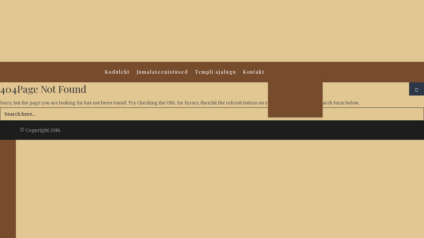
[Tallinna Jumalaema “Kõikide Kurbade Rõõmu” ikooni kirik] (212, 31)
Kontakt (254, 72)
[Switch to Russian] (295, 94)
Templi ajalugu (215, 72)
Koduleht (117, 72)
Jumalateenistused (162, 72)
